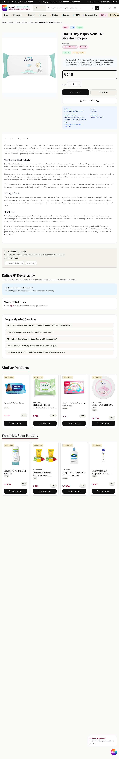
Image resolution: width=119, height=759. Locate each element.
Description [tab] (10, 139)
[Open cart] (114, 8)
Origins (54, 15)
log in (12, 306)
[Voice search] (93, 8)
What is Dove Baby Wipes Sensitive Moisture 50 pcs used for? (32, 339)
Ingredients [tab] (23, 139)
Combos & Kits (90, 15)
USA (72, 27)
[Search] (97, 8)
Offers (103, 15)
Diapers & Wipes (22, 22)
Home (4, 22)
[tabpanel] (59, 190)
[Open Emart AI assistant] (114, 752)
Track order (91, 2)
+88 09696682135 (103, 2)
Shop (6, 15)
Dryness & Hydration (70, 47)
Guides (42, 15)
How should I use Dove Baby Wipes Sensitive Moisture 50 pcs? (32, 346)
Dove (65, 27)
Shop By (30, 15)
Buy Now (104, 92)
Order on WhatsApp (91, 101)
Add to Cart (75, 92)
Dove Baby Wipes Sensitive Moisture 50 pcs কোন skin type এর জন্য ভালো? (36, 352)
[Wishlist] (109, 8)
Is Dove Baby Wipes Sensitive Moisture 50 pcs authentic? (30, 332)
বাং (116, 2)
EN (113, 2)
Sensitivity (83, 47)
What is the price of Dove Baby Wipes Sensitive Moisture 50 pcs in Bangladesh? (39, 325)
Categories (17, 15)
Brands (65, 15)
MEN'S (76, 15)
